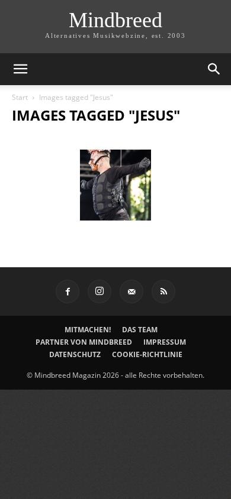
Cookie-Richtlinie (147, 354)
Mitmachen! (88, 330)
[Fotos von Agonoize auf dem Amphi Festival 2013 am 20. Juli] (115, 185)
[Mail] (131, 291)
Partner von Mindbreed (84, 342)
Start (20, 97)
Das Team (140, 330)
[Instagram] (99, 291)
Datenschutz (75, 354)
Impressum (164, 342)
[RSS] (163, 291)
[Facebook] (67, 291)
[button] (20, 69)
